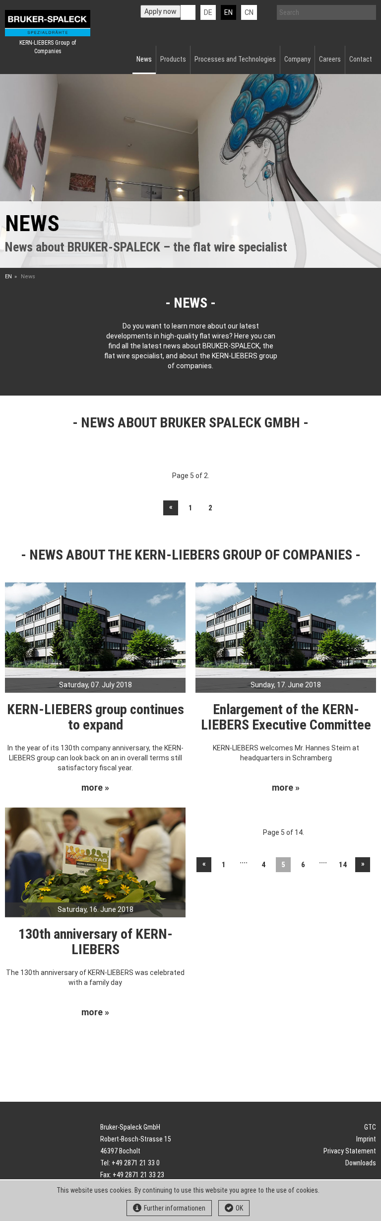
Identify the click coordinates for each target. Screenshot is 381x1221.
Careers (330, 59)
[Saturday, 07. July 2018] (95, 637)
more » (95, 788)
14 (343, 864)
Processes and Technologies (235, 59)
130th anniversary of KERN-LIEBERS (95, 942)
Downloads (360, 1163)
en (228, 12)
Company (297, 59)
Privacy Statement (349, 1151)
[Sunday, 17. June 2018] (285, 637)
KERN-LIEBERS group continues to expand (95, 717)
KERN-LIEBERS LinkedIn (188, 12)
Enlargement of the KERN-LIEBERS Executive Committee (286, 717)
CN (249, 12)
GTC (370, 1127)
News (144, 59)
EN (8, 276)
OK (239, 1208)
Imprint (366, 1139)
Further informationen (174, 1208)
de (208, 12)
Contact (360, 59)
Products (173, 59)
